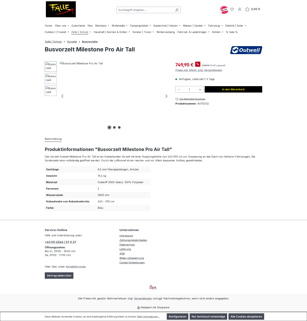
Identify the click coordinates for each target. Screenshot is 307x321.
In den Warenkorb (233, 89)
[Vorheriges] (62, 96)
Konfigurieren (177, 316)
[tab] (53, 139)
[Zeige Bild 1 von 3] (109, 127)
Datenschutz (127, 244)
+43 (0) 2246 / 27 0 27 (60, 242)
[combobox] (145, 10)
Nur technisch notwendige (208, 316)
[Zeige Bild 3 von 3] (119, 127)
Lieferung (125, 249)
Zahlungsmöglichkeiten (133, 240)
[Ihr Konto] (240, 9)
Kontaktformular (76, 266)
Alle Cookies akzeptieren (246, 316)
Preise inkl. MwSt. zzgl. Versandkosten (198, 70)
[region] (107, 95)
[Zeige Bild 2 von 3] (114, 127)
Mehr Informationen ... (148, 316)
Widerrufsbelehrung (131, 258)
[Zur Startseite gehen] (61, 9)
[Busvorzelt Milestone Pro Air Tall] (114, 95)
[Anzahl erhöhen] (200, 89)
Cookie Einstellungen (132, 262)
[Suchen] (177, 10)
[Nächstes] (166, 96)
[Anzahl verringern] (178, 89)
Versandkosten (143, 298)
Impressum (126, 235)
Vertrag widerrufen (59, 275)
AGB (122, 253)
